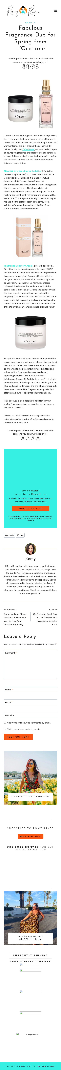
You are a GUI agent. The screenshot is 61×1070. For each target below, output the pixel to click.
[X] (32, 66)
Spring (20, 535)
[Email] (37, 66)
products (9, 535)
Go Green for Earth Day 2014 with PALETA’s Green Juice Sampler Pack (45, 617)
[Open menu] (55, 10)
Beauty (30, 23)
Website (9, 715)
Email (8, 702)
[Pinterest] (24, 66)
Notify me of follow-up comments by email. (29, 722)
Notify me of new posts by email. (23, 728)
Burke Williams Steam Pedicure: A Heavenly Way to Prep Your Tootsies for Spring (15, 617)
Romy (30, 559)
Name (9, 689)
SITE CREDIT (48, 1066)
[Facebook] (28, 66)
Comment (11, 652)
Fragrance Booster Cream (18, 265)
